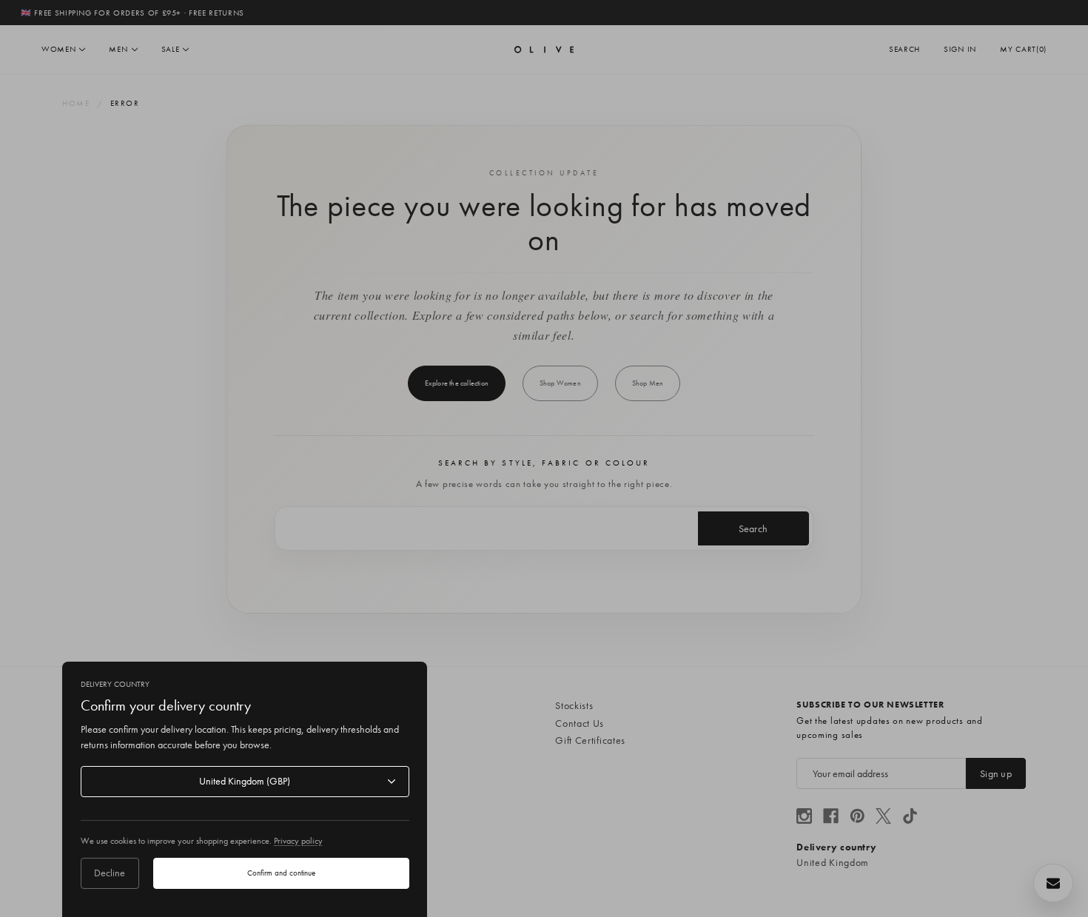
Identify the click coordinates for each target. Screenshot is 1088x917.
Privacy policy (298, 841)
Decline (109, 872)
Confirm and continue (281, 872)
